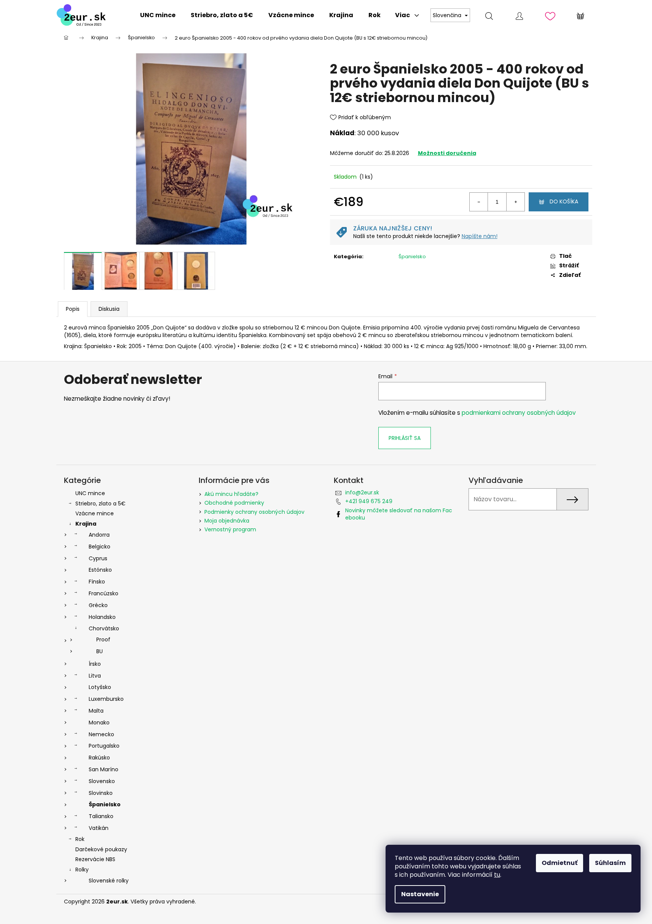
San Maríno (103, 769)
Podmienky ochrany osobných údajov (254, 512)
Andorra (99, 535)
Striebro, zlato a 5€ (100, 503)
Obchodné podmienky (234, 503)
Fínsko (97, 581)
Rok (79, 839)
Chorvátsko (104, 628)
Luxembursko (106, 699)
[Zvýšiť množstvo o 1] (515, 202)
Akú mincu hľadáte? (231, 494)
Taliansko (101, 816)
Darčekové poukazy (101, 849)
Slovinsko (101, 793)
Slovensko (102, 781)
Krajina (85, 524)
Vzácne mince (94, 513)
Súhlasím (610, 862)
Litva (95, 675)
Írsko (95, 664)
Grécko (98, 605)
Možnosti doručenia (447, 153)
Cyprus (98, 558)
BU (99, 651)
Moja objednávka (226, 520)
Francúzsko (103, 593)
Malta (96, 711)
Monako (99, 722)
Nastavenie (420, 894)
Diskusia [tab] (109, 309)
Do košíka (564, 201)
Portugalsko (104, 746)
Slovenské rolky (109, 880)
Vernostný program (230, 529)
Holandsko (102, 617)
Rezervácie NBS (95, 859)
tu (497, 874)
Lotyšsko (100, 687)
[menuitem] (157, 15)
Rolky (82, 869)
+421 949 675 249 (368, 501)
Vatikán (98, 828)
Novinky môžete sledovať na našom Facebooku (398, 514)
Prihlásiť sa (405, 438)
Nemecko (101, 734)
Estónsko (100, 570)
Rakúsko (99, 757)
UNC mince (90, 493)
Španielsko (412, 256)
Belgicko (99, 546)
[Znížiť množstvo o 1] (479, 202)
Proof (103, 639)
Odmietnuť (559, 862)
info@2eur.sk (362, 492)
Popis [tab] (73, 309)
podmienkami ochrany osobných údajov (519, 413)
